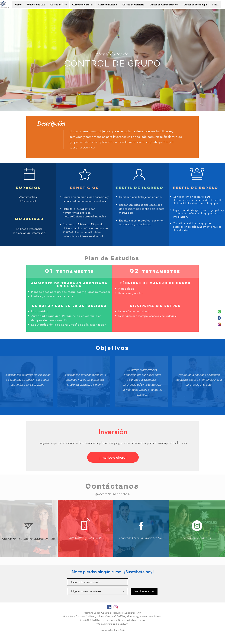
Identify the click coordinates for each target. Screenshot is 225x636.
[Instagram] (219, 324)
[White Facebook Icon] (141, 525)
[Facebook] (219, 318)
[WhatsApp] (219, 312)
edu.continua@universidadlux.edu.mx (124, 620)
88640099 (76, 538)
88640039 (95, 538)
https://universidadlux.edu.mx (112, 623)
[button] (113, 457)
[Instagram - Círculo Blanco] (197, 525)
